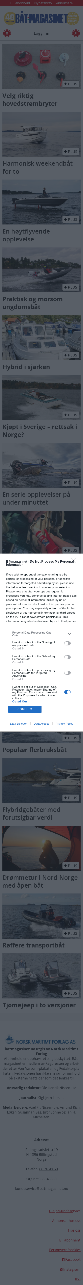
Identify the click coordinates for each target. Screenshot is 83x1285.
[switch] (67, 643)
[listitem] (41, 634)
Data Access (41, 723)
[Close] (75, 562)
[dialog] (41, 642)
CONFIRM (25, 709)
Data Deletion (18, 723)
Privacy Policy (64, 723)
